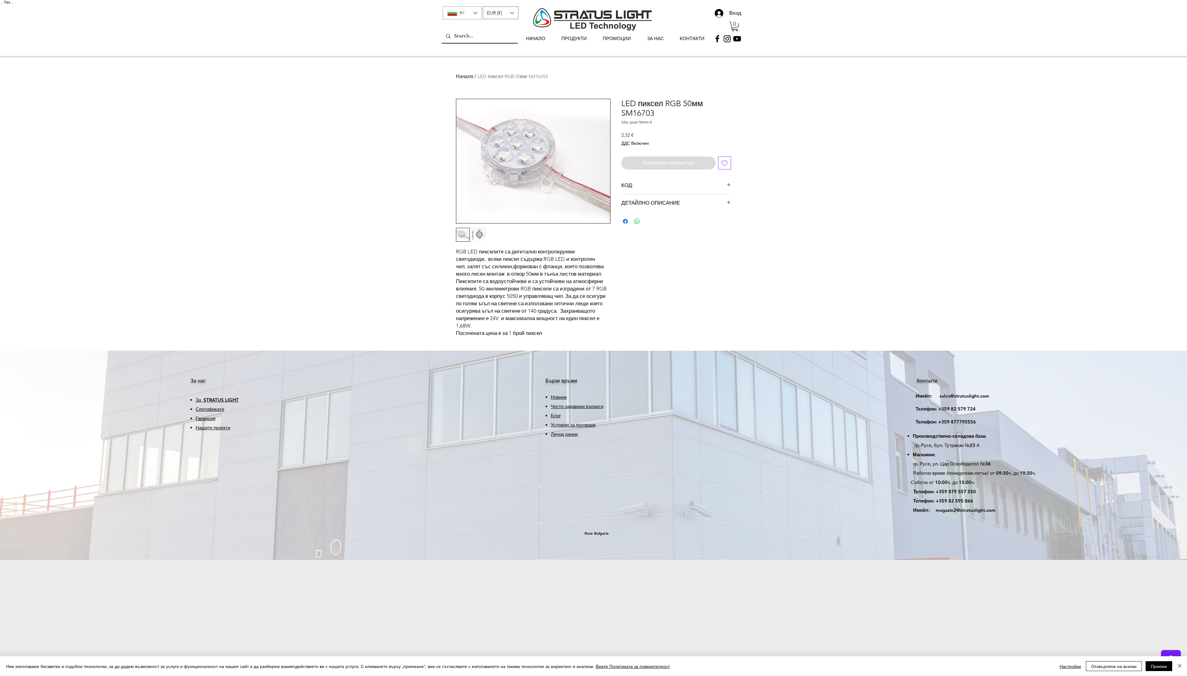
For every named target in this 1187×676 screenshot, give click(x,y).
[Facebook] (717, 39)
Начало (464, 76)
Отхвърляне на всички (1114, 666)
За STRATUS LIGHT (217, 400)
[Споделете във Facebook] (625, 221)
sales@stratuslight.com (946, 396)
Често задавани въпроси (577, 406)
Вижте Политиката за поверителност (633, 666)
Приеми (1159, 666)
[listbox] (500, 12)
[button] (500, 12)
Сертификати (210, 409)
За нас (198, 381)
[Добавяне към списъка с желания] (724, 162)
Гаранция (205, 418)
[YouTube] (737, 39)
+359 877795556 (940, 422)
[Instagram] (727, 39)
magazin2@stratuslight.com (949, 510)
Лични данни (564, 434)
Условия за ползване (573, 425)
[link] (735, 26)
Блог (556, 416)
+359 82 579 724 (957, 409)
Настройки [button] (1070, 666)
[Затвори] (1179, 666)
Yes (7, 2)
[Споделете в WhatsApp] (637, 221)
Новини (559, 397)
